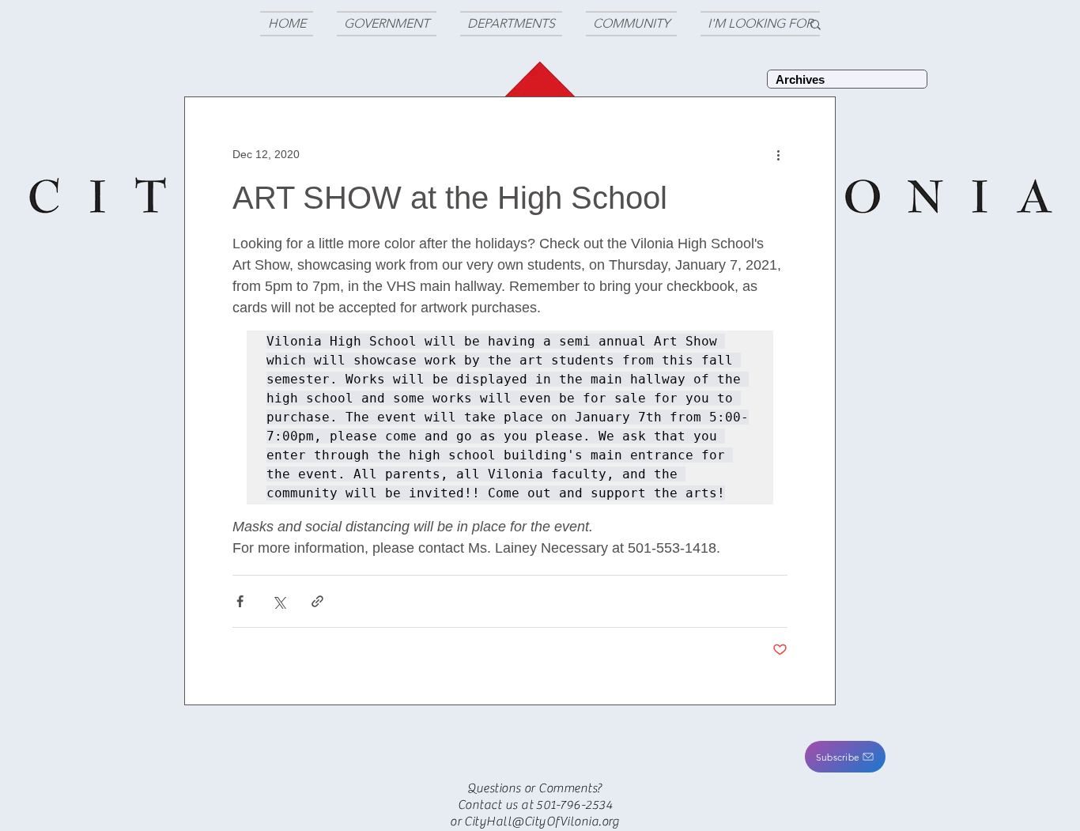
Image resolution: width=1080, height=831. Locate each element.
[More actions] (777, 154)
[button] (845, 756)
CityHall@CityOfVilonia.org (541, 821)
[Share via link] (317, 601)
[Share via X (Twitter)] (278, 601)
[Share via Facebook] (239, 601)
